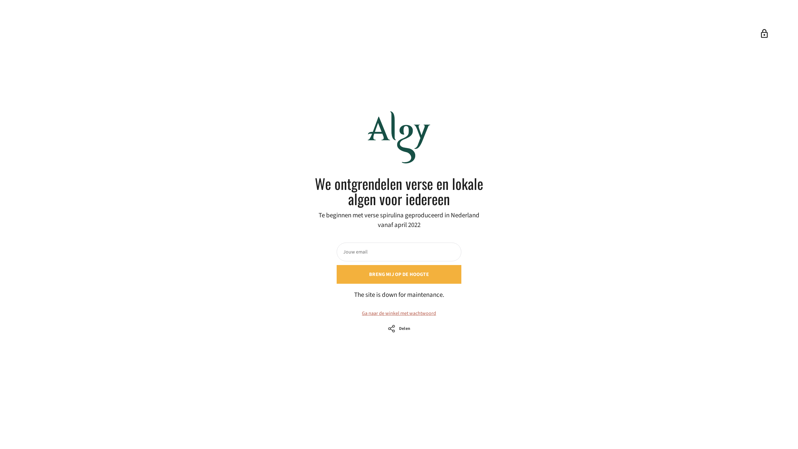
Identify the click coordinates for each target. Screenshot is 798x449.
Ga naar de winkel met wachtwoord (399, 313)
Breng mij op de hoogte (399, 274)
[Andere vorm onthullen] (764, 34)
